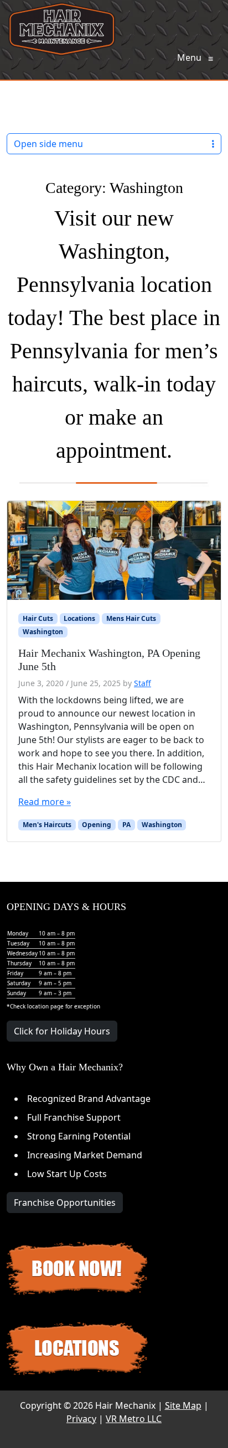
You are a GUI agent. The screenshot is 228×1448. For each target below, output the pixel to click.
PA (126, 824)
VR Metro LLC (134, 1419)
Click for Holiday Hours (62, 1031)
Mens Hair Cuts (131, 618)
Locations (79, 618)
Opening (96, 824)
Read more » (44, 802)
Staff (142, 683)
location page (45, 1006)
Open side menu (48, 144)
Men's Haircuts (47, 824)
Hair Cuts (38, 618)
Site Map (183, 1405)
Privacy (81, 1419)
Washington (43, 631)
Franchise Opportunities (65, 1202)
